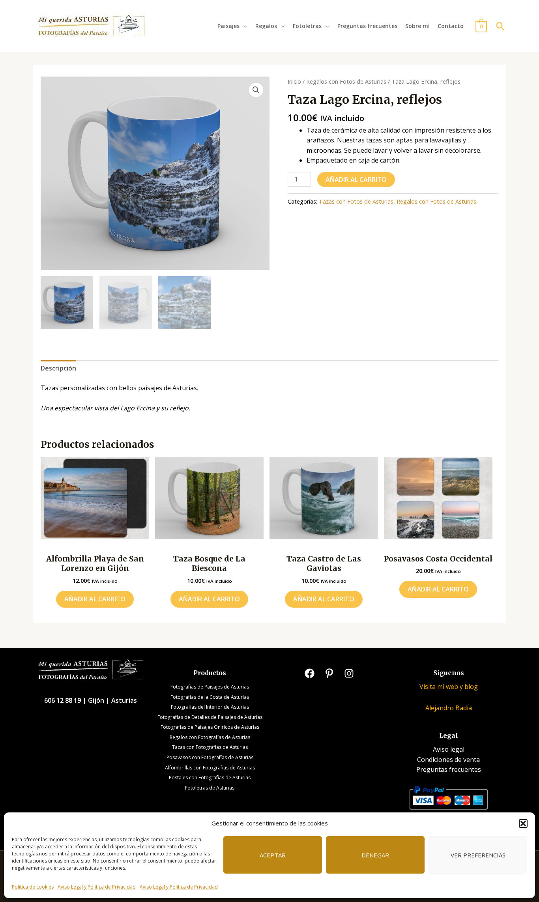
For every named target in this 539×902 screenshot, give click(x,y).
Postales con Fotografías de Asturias (210, 777)
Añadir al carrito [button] (94, 599)
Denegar (375, 855)
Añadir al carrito (356, 179)
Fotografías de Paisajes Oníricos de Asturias (210, 727)
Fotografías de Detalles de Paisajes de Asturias (209, 717)
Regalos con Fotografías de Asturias (210, 737)
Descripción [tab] (58, 368)
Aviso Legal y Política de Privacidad (97, 886)
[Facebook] (309, 673)
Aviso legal (448, 749)
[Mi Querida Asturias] (91, 25)
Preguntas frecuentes (367, 26)
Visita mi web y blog (448, 686)
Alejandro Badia (448, 708)
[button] (523, 823)
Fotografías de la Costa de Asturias (209, 697)
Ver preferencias (478, 855)
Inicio (294, 81)
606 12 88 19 (63, 700)
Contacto (451, 26)
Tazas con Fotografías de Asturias (210, 747)
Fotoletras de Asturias (209, 787)
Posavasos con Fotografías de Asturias (210, 757)
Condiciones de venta (448, 759)
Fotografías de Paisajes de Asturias (209, 686)
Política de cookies (33, 886)
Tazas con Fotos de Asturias (356, 201)
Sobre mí (417, 26)
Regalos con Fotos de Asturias (346, 81)
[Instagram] (349, 673)
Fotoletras (307, 26)
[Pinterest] (329, 673)
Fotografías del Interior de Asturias (210, 707)
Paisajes (228, 26)
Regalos (266, 26)
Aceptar (273, 855)
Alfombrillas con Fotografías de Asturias (210, 767)
